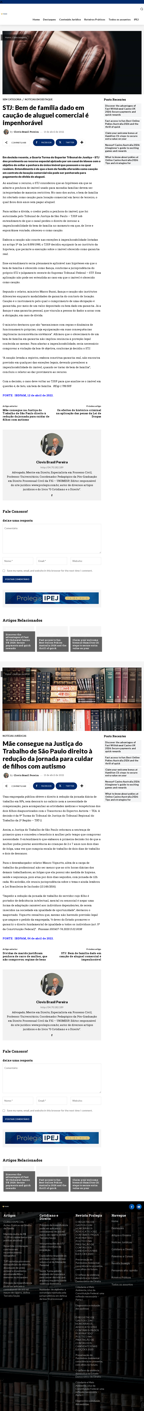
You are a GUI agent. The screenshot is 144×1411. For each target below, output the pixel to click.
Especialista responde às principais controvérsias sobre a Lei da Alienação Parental (53, 1260)
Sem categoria (20, 37)
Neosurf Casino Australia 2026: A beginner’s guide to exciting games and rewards (122, 148)
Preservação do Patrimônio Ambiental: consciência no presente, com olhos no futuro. (89, 1264)
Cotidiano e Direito (122, 1249)
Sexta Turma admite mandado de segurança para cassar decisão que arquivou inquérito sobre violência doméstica (53, 1277)
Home (8, 37)
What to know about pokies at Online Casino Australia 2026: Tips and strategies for (121, 160)
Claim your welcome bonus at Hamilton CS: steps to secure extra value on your (86, 644)
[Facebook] (52, 494)
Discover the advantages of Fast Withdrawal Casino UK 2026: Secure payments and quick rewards (18, 641)
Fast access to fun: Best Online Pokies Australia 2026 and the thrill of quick (52, 644)
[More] (82, 142)
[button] (140, 9)
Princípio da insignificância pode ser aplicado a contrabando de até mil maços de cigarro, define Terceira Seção (18, 1289)
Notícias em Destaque (39, 99)
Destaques (118, 1228)
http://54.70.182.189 (52, 467)
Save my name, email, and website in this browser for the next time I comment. (50, 570)
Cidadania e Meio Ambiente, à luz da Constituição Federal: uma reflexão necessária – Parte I (90, 1293)
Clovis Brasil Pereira (26, 132)
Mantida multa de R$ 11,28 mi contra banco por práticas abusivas (18, 1237)
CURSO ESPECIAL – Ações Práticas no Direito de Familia (17, 1225)
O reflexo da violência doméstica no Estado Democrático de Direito (88, 1278)
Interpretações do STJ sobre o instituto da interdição (52, 1246)
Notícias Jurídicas (122, 1242)
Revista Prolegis (121, 1263)
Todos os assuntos (122, 1284)
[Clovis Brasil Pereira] (7, 132)
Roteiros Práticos (121, 1277)
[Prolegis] (4, 14)
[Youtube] (139, 1206)
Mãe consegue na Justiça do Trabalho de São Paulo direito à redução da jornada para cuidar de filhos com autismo (26, 414)
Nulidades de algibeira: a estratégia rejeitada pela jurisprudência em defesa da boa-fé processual (53, 1294)
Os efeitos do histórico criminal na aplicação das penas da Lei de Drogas (78, 413)
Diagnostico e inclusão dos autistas (88, 1307)
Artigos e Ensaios (121, 1235)
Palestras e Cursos (122, 1256)
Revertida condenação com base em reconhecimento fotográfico (16, 1250)
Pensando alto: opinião (125, 1270)
